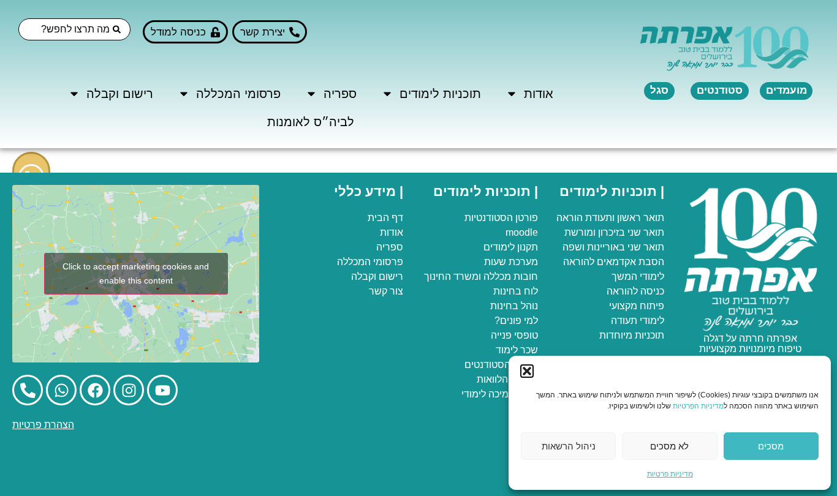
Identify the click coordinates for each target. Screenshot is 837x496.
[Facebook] (95, 390)
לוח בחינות (515, 291)
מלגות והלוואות (507, 379)
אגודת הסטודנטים (501, 364)
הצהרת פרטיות (43, 424)
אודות (538, 93)
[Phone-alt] (27, 390)
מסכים (771, 446)
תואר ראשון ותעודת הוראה (610, 217)
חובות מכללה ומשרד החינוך (481, 276)
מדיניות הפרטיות (698, 406)
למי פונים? (516, 320)
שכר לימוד (517, 350)
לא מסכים (669, 446)
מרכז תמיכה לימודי (499, 394)
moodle (522, 232)
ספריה (340, 93)
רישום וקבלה (119, 93)
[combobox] (74, 29)
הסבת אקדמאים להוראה (613, 262)
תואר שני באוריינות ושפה (613, 247)
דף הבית (385, 217)
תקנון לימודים (510, 247)
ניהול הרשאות (569, 446)
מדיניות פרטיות (670, 474)
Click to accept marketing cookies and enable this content (135, 273)
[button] (527, 371)
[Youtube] (162, 390)
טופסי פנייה (514, 335)
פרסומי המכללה (238, 93)
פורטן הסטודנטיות (501, 217)
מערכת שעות (511, 262)
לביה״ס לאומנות (310, 122)
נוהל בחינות (514, 306)
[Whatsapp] (61, 390)
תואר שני (645, 232)
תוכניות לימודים (440, 93)
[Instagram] (128, 390)
